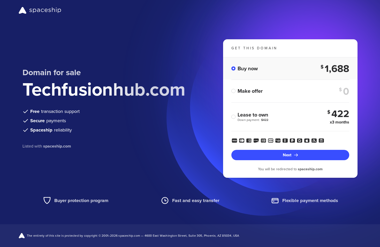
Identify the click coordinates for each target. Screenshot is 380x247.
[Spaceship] (40, 10)
